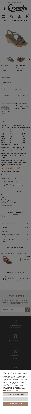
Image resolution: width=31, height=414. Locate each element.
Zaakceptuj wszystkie (15, 403)
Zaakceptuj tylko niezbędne (15, 394)
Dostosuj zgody (15, 399)
